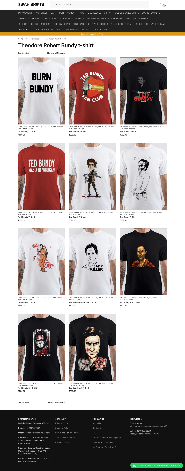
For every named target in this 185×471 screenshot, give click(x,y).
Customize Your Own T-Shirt (92, 34)
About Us (96, 423)
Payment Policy (62, 442)
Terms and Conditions (65, 437)
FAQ (94, 433)
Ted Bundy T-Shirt (26, 131)
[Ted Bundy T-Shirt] (41, 91)
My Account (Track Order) (104, 447)
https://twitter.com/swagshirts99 (144, 434)
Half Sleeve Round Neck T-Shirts (32, 127)
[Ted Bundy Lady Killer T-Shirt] (92, 261)
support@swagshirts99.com (37, 433)
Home (20, 39)
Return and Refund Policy (66, 433)
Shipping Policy (62, 428)
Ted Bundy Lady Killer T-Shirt (82, 302)
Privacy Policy (61, 423)
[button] (160, 4)
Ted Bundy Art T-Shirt (130, 302)
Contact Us (97, 428)
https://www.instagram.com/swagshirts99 (148, 426)
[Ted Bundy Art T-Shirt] (143, 261)
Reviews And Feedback (102, 442)
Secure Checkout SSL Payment (106, 437)
